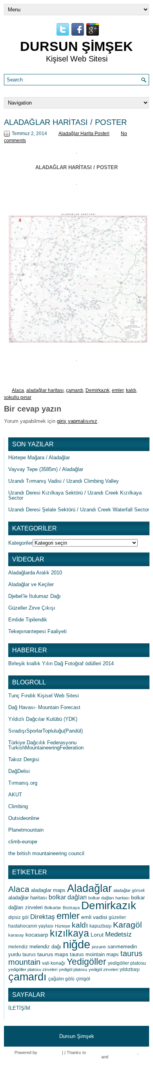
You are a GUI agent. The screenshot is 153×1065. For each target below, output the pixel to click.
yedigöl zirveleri (103, 969)
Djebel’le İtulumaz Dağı (34, 596)
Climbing (18, 806)
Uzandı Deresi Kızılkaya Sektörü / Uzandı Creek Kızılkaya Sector (75, 495)
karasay (16, 935)
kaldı (131, 390)
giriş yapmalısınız (77, 421)
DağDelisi (19, 771)
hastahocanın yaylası (30, 926)
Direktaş (42, 917)
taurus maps (52, 954)
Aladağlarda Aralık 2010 (35, 573)
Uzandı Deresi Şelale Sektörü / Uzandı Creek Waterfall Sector (78, 510)
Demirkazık (97, 390)
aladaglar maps (48, 890)
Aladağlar (89, 888)
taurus (29, 954)
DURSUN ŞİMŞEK (76, 46)
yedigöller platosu (127, 963)
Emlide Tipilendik (27, 620)
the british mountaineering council (46, 853)
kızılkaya (69, 933)
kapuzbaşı (100, 926)
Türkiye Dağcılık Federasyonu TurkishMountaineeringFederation (46, 745)
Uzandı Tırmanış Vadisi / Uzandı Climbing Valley (63, 481)
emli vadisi (94, 917)
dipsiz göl (18, 917)
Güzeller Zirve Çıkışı (31, 608)
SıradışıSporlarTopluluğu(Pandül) (45, 731)
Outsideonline (23, 818)
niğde (76, 944)
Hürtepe (62, 926)
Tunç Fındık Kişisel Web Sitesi (43, 696)
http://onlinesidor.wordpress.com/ (68, 1056)
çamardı (74, 390)
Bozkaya (71, 907)
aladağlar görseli (128, 890)
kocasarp (37, 934)
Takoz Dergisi (23, 759)
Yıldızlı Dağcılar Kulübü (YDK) (42, 719)
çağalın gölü (61, 979)
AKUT (15, 795)
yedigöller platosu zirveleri (32, 969)
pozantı (99, 946)
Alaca (18, 390)
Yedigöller (86, 962)
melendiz (18, 946)
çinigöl (83, 979)
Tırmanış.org (22, 783)
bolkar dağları (68, 897)
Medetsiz (118, 934)
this (112, 1056)
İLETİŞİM (19, 1008)
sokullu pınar (17, 397)
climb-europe (22, 842)
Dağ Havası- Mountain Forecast (44, 707)
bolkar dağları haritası (108, 897)
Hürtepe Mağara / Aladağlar (39, 457)
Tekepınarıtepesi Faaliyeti (37, 631)
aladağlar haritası (45, 390)
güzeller (117, 917)
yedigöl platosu (73, 969)
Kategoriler (20, 543)
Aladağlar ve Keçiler (31, 584)
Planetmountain (26, 830)
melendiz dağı (45, 946)
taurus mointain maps (94, 954)
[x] (76, 279)
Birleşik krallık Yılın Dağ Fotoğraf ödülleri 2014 (61, 663)
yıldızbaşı (130, 969)
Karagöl (127, 924)
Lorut (97, 934)
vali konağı (53, 963)
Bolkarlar (52, 907)
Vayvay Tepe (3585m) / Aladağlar (45, 469)
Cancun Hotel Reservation (112, 1052)
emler (118, 390)
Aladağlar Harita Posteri (83, 133)
